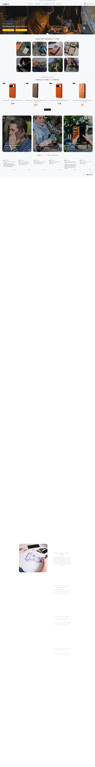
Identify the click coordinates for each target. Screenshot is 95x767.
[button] (36, 101)
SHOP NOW (8, 148)
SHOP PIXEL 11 (7, 32)
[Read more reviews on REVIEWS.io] (90, 175)
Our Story (59, 3)
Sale (67, 3)
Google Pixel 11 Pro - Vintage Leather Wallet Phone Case (36, 100)
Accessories (38, 3)
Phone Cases (30, 3)
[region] (47, 20)
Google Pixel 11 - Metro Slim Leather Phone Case (59, 100)
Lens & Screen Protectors (49, 3)
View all (47, 109)
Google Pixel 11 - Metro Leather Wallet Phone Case (82, 100)
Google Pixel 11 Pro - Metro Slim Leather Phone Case (12, 100)
